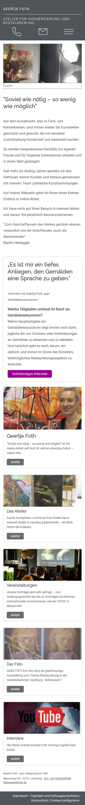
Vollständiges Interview (30, 374)
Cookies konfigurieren (65, 800)
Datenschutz (39, 800)
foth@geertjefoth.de (15, 782)
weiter (15, 462)
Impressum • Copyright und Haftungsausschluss (45, 796)
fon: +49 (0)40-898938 (57, 778)
